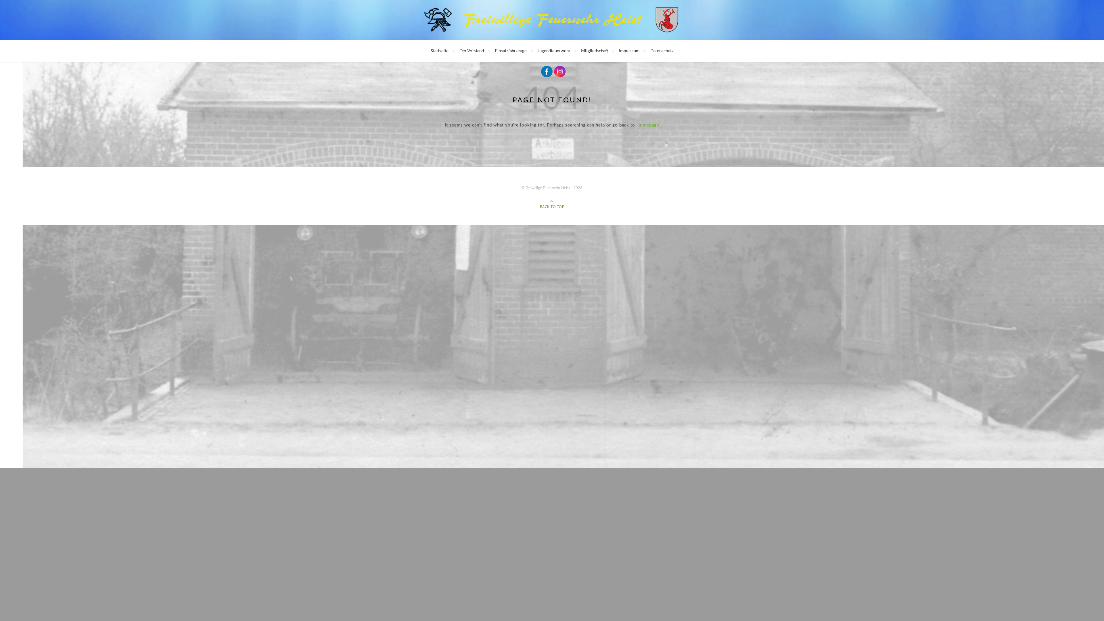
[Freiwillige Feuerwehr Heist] (552, 20)
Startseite (439, 51)
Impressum (629, 51)
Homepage (648, 125)
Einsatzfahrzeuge (511, 51)
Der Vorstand (471, 51)
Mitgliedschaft (594, 51)
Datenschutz (662, 51)
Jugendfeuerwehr (554, 51)
